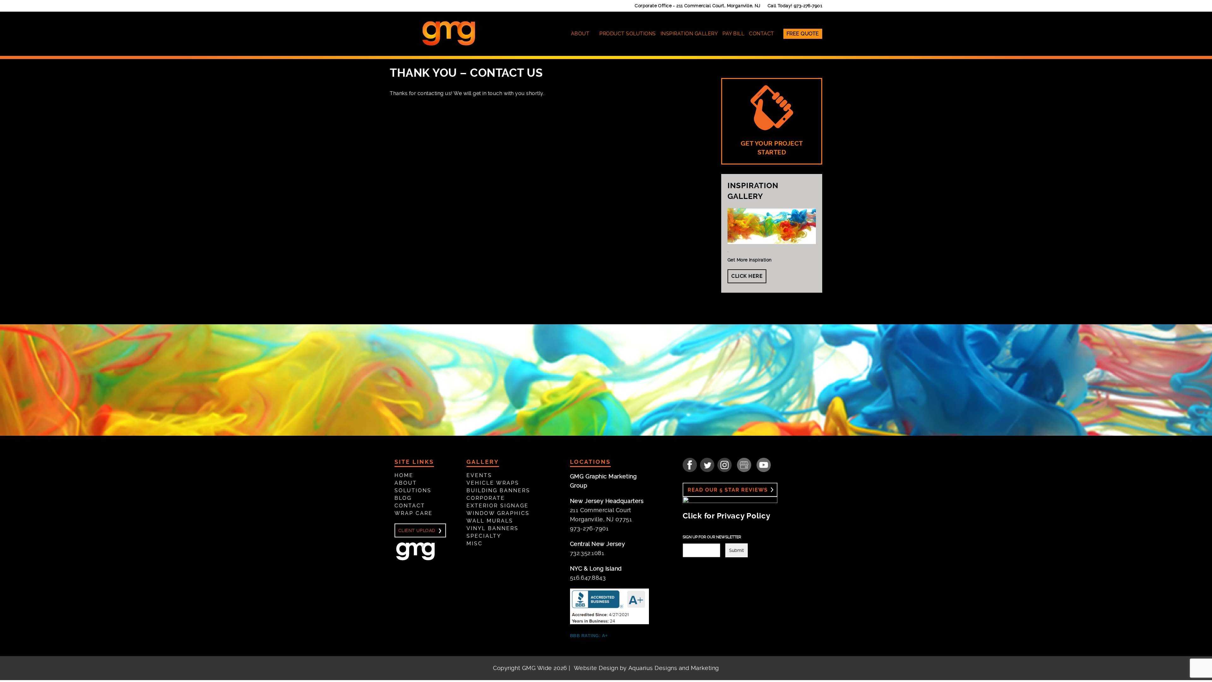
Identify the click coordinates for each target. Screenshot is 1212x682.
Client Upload (416, 530)
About (580, 34)
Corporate (485, 498)
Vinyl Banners (492, 528)
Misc (474, 544)
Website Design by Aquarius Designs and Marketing (646, 668)
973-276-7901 (808, 5)
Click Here (747, 276)
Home (404, 475)
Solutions (413, 491)
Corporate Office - (698, 5)
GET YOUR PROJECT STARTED (772, 148)
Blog (403, 498)
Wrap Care (414, 513)
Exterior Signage (497, 506)
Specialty (483, 536)
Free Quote (803, 34)
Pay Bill (733, 34)
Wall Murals (489, 521)
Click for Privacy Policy (726, 516)
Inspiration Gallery (689, 34)
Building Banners (498, 491)
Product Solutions (627, 34)
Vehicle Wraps (492, 483)
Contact (761, 34)
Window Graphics (498, 513)
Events (479, 475)
